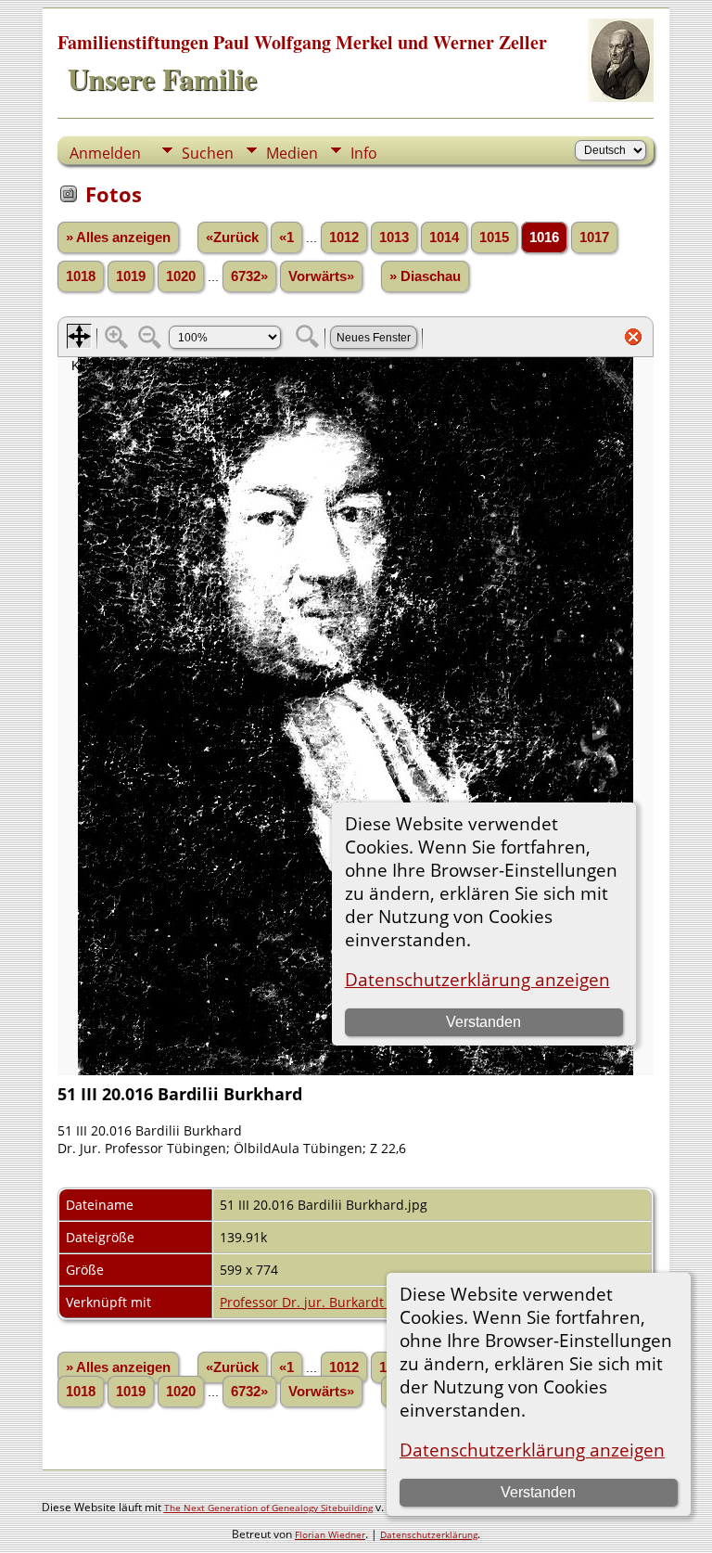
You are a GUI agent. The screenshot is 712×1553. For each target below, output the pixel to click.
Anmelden (105, 153)
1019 (131, 276)
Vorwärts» (321, 276)
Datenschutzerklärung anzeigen (532, 1449)
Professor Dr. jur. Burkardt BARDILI (328, 1302)
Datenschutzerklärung (428, 1534)
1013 (394, 237)
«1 (286, 237)
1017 (594, 237)
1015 (494, 237)
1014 (444, 237)
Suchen (208, 153)
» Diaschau (425, 276)
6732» (249, 276)
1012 (344, 237)
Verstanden (538, 1492)
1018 (80, 276)
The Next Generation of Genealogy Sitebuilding (268, 1507)
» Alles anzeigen (118, 237)
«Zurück (232, 237)
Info (363, 153)
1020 (181, 276)
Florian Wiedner (330, 1534)
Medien (292, 153)
